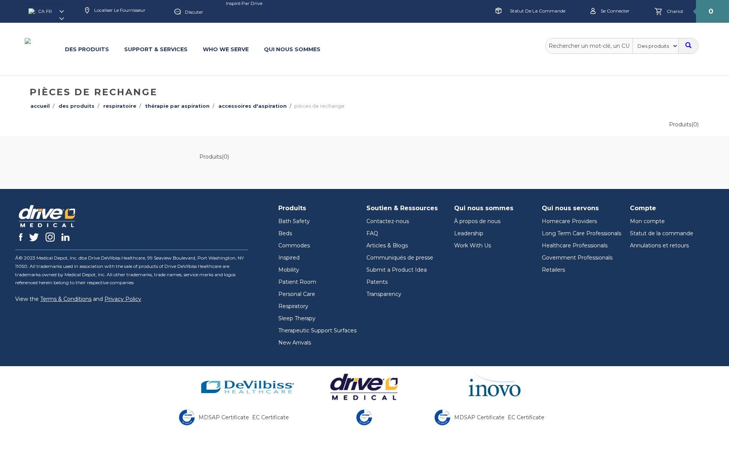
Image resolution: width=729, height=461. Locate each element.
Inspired (289, 257)
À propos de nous (477, 221)
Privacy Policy (122, 299)
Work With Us (472, 245)
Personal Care (296, 294)
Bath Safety (294, 221)
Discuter (194, 12)
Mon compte (647, 221)
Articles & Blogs (387, 245)
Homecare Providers (569, 221)
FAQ (372, 233)
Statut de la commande (537, 11)
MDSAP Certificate (224, 417)
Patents (377, 281)
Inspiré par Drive (244, 3)
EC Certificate (270, 417)
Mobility (288, 269)
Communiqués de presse (399, 257)
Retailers (553, 269)
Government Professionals (577, 257)
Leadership (468, 233)
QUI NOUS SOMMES (292, 49)
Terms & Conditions (66, 299)
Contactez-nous (387, 221)
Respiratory (293, 306)
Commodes (294, 245)
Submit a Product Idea (396, 269)
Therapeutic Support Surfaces (317, 330)
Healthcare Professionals (575, 245)
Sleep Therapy (297, 318)
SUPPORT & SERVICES (156, 49)
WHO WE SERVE (226, 49)
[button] (48, 14)
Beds (285, 233)
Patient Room (297, 281)
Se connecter (615, 11)
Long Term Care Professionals (581, 233)
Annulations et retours (659, 245)
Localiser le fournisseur (119, 10)
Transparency (383, 294)
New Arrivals (294, 342)
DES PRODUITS (87, 49)
